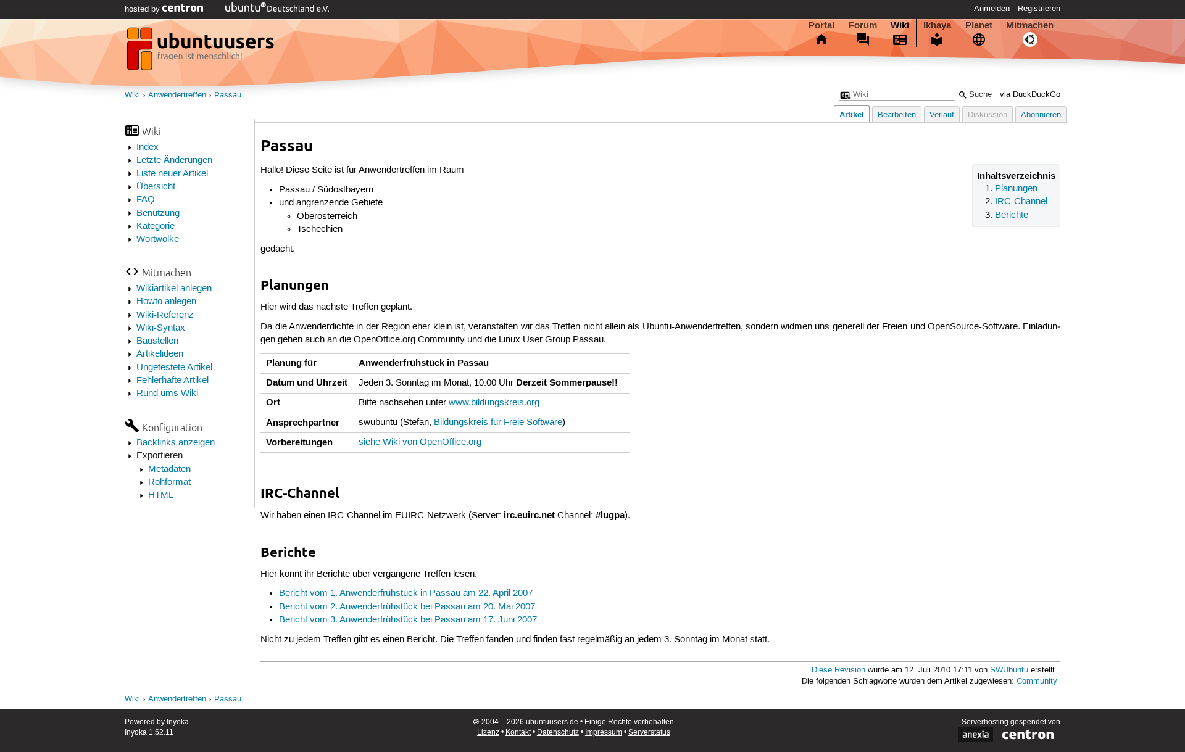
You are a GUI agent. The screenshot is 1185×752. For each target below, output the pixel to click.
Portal (821, 25)
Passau (227, 95)
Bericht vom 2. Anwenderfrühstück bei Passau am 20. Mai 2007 (407, 607)
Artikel (851, 114)
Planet (978, 25)
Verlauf (941, 115)
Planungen (1016, 188)
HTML (160, 495)
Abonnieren (1041, 115)
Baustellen (157, 341)
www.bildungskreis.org (494, 402)
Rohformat (169, 482)
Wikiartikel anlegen (174, 288)
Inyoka (178, 722)
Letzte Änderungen (174, 160)
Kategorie (155, 226)
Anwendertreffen (177, 95)
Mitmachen (1030, 25)
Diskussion (987, 115)
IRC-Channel (1021, 201)
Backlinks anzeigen (175, 442)
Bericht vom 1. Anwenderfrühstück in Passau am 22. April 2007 (406, 593)
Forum (863, 25)
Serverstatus (649, 732)
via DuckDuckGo (1030, 94)
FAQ (145, 199)
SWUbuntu (1009, 670)
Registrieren (1039, 9)
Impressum (603, 732)
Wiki (900, 25)
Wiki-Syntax (160, 328)
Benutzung (158, 213)
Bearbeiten (897, 115)
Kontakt (518, 732)
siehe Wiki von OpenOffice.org (420, 442)
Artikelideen (159, 354)
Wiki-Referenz (165, 315)
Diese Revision (838, 670)
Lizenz (488, 732)
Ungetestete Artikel (174, 367)
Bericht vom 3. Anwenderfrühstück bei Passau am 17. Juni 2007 (408, 620)
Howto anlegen (166, 301)
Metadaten (169, 469)
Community (1037, 681)
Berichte (1011, 215)
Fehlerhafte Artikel (172, 380)
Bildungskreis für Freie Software (498, 422)
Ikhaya (937, 25)
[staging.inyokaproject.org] (202, 52)
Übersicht (155, 186)
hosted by (143, 9)
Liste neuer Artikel (172, 174)
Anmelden (992, 9)
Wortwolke (157, 239)
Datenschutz (558, 732)
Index (147, 147)
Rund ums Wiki (167, 393)
